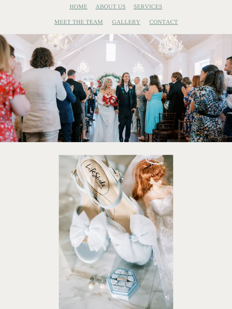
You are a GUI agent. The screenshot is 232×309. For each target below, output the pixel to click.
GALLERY (126, 21)
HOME (79, 6)
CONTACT (163, 21)
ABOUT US (110, 6)
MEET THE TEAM (78, 21)
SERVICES (148, 6)
